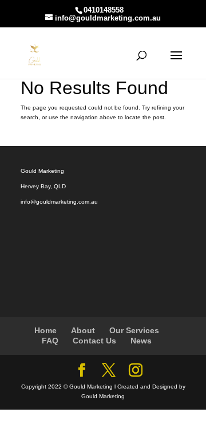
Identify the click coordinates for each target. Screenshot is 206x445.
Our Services (134, 330)
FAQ (50, 340)
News (141, 340)
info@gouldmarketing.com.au (59, 202)
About (83, 330)
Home (45, 330)
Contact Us (94, 340)
